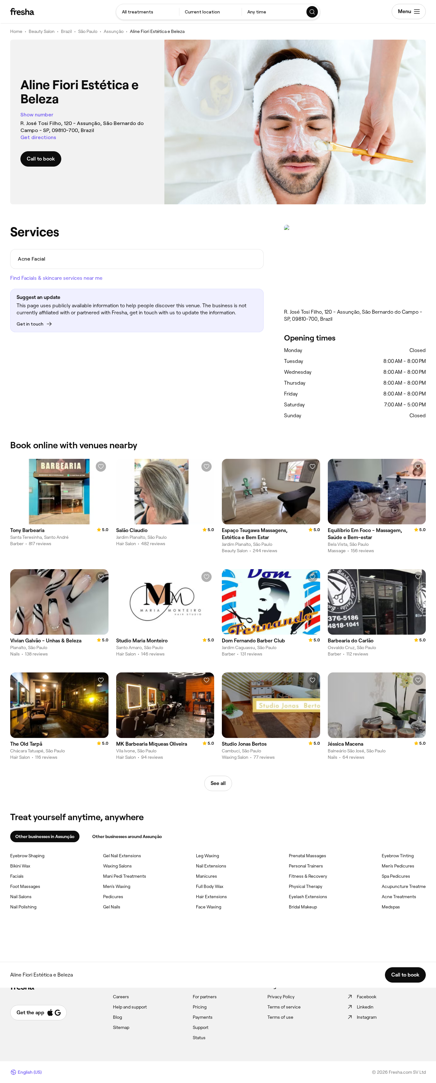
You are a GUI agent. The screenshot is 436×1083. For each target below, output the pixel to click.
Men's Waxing (116, 886)
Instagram (367, 1017)
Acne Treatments (399, 896)
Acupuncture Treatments (407, 886)
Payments (203, 1017)
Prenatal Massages (307, 855)
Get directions (38, 137)
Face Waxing (208, 906)
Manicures (206, 876)
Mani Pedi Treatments (124, 876)
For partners (205, 996)
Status (199, 1037)
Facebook (366, 996)
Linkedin (365, 1006)
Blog (117, 1017)
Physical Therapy (305, 886)
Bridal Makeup (303, 906)
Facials (17, 876)
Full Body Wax (209, 886)
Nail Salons (21, 896)
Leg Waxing (207, 855)
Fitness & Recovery (308, 876)
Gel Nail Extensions (122, 855)
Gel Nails (111, 906)
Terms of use (280, 1017)
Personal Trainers (306, 865)
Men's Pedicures (398, 865)
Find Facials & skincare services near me (56, 278)
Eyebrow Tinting (398, 855)
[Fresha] (22, 11)
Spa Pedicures (396, 876)
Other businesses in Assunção (44, 836)
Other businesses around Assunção (127, 836)
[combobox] (147, 11)
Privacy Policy (281, 996)
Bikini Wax (20, 865)
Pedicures (113, 896)
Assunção (114, 31)
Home (16, 31)
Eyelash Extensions (308, 896)
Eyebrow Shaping (27, 855)
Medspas (391, 906)
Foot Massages (25, 886)
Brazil (66, 31)
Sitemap (121, 1027)
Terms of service (284, 1006)
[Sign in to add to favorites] (101, 466)
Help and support (130, 1006)
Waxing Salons (117, 865)
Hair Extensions (211, 896)
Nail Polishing (23, 906)
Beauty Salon (42, 31)
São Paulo (87, 31)
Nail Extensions (211, 865)
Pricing (200, 1006)
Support (200, 1027)
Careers (121, 996)
